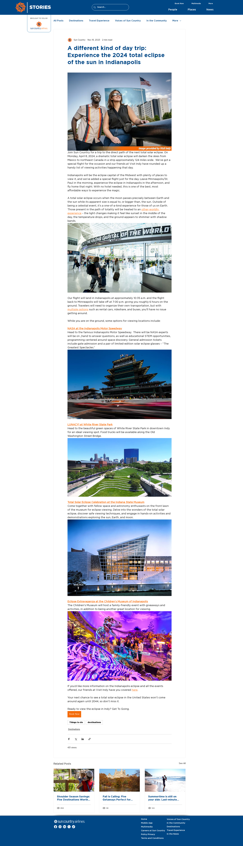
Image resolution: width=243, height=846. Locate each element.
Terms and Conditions (148, 838)
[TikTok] (73, 826)
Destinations (76, 21)
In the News (173, 834)
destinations (94, 722)
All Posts (58, 21)
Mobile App (146, 823)
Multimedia (147, 827)
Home (144, 819)
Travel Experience (99, 21)
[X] (69, 826)
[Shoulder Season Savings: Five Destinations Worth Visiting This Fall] (74, 780)
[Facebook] (55, 826)
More (175, 21)
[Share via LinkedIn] (82, 739)
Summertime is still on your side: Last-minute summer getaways (162, 798)
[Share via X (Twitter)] (75, 739)
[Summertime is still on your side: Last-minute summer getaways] (165, 780)
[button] (175, 9)
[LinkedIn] (64, 826)
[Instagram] (60, 826)
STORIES (40, 7)
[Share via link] (89, 739)
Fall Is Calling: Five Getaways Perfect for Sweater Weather (117, 798)
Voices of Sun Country (128, 21)
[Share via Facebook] (69, 739)
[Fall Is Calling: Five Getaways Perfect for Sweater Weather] (119, 780)
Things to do (76, 722)
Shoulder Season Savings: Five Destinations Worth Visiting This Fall (73, 798)
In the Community (156, 21)
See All (182, 763)
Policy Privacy (148, 834)
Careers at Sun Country (148, 831)
